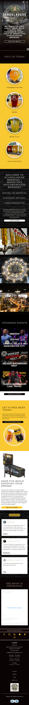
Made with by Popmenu (11, 631)
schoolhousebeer (17, 623)
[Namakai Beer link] (14, 125)
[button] (14, 241)
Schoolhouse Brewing (7, 623)
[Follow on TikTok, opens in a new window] (24, 634)
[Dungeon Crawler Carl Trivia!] (14, 381)
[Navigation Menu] (27, 2)
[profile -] (23, 2)
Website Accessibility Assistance (14, 696)
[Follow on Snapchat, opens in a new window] (19, 634)
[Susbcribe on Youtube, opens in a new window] (14, 637)
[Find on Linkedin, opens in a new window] (14, 634)
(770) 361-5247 (14, 650)
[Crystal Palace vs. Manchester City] (14, 339)
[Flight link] (14, 149)
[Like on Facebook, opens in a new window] (4, 634)
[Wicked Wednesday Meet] (14, 361)
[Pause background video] (28, 49)
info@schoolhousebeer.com (14, 652)
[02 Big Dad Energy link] (14, 75)
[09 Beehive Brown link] (14, 100)
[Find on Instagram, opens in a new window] (9, 634)
